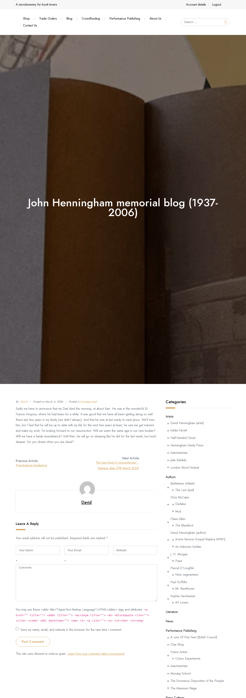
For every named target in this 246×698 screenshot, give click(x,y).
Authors (171, 477)
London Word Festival (184, 467)
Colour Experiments (187, 658)
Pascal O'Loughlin (182, 568)
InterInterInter (179, 453)
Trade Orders (48, 18)
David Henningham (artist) (187, 423)
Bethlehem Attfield (182, 483)
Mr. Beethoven (184, 588)
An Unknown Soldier (188, 547)
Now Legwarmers (186, 574)
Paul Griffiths (178, 582)
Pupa (178, 561)
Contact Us (30, 25)
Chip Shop (177, 644)
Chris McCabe (179, 497)
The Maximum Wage (183, 688)
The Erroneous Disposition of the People (197, 681)
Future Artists (178, 652)
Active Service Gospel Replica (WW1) (200, 539)
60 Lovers (182, 602)
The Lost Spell (184, 490)
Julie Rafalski (178, 460)
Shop (26, 18)
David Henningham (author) (188, 533)
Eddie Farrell (178, 430)
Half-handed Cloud (182, 438)
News (169, 621)
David (24, 402)
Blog (69, 18)
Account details (196, 4)
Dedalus (180, 504)
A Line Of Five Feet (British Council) (193, 637)
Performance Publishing (124, 18)
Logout (216, 4)
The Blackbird (184, 525)
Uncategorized (88, 402)
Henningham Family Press (187, 445)
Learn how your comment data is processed (95, 654)
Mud (178, 511)
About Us (155, 18)
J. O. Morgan (179, 554)
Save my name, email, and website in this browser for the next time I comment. (71, 629)
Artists (170, 416)
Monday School (180, 673)
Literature (172, 612)
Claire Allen (177, 519)
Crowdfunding (91, 18)
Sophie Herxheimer (182, 596)
